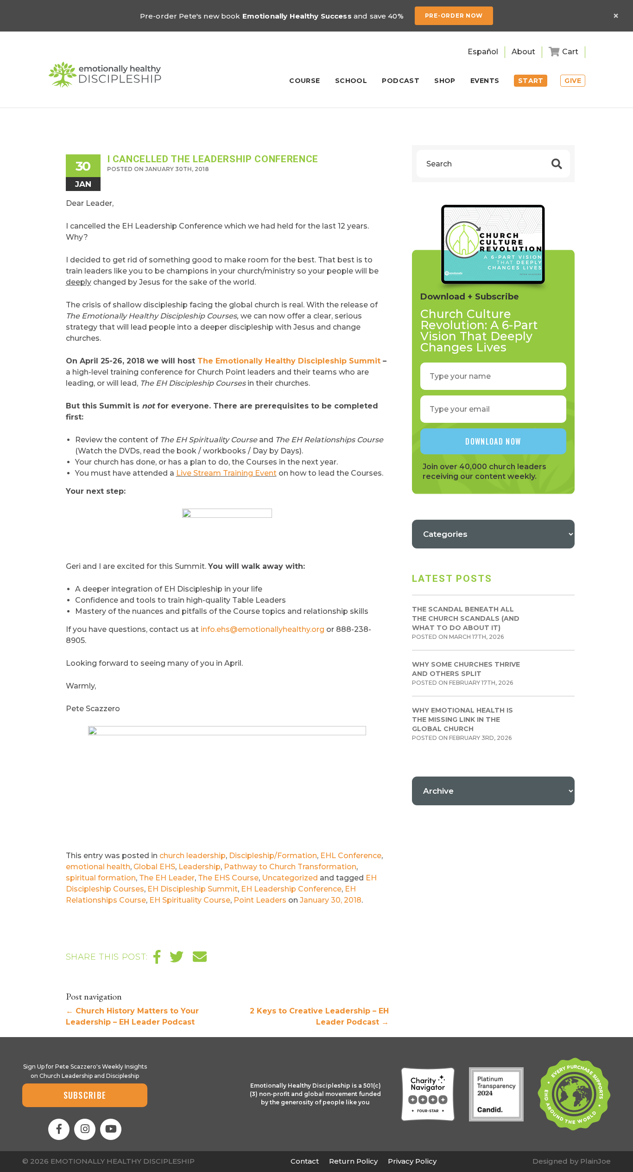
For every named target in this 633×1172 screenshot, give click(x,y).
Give (572, 80)
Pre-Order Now (454, 15)
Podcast (400, 81)
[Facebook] (59, 1129)
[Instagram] (84, 1129)
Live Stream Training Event (226, 473)
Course (304, 81)
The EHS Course (228, 877)
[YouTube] (110, 1129)
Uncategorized (290, 877)
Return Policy (353, 1161)
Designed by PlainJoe (571, 1161)
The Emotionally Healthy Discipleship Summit (288, 361)
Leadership (199, 866)
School (351, 81)
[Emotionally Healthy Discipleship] (105, 74)
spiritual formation (101, 877)
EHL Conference (350, 855)
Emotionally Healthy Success (297, 16)
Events (485, 81)
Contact (305, 1161)
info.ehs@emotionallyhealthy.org (262, 629)
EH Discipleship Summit (192, 889)
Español (483, 51)
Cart (570, 51)
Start (531, 80)
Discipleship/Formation (273, 855)
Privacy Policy (412, 1161)
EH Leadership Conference (291, 889)
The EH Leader (167, 877)
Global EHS (154, 866)
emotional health (98, 866)
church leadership (192, 855)
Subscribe (85, 1095)
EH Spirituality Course (189, 900)
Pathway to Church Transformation (290, 866)
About (523, 51)
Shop (445, 81)
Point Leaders (260, 900)
